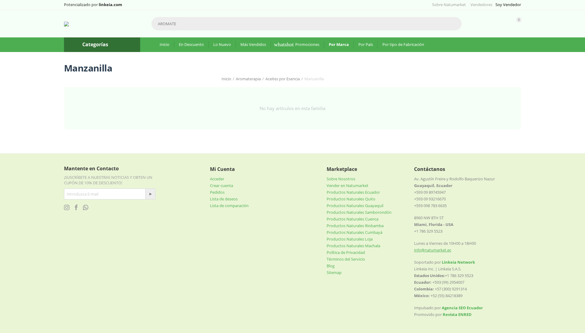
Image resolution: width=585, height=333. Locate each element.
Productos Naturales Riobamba (355, 225)
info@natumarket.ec (432, 250)
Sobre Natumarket (449, 4)
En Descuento (191, 44)
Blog (331, 266)
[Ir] (150, 194)
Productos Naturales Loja (350, 239)
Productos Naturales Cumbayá (354, 232)
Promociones (307, 44)
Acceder (217, 179)
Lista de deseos (224, 199)
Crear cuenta (221, 185)
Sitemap (334, 272)
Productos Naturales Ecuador (353, 192)
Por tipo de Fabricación (403, 44)
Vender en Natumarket (347, 185)
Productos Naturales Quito (351, 199)
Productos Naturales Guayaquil (355, 205)
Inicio (164, 44)
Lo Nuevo (222, 44)
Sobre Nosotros (341, 179)
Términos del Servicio (346, 259)
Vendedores (481, 4)
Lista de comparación (229, 205)
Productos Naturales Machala (353, 245)
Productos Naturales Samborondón (359, 212)
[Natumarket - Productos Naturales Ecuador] (66, 23)
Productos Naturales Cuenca (352, 219)
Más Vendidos (253, 44)
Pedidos (217, 192)
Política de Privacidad (346, 252)
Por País (365, 44)
